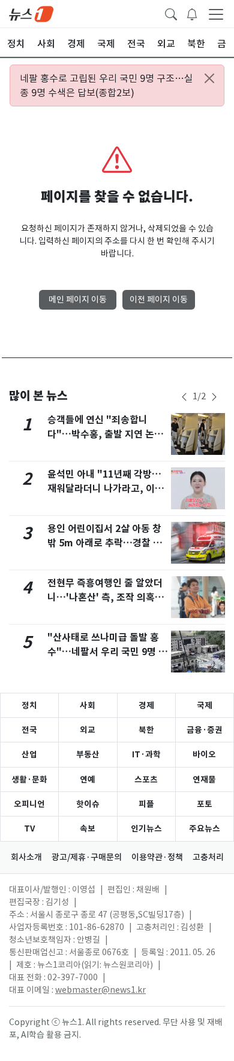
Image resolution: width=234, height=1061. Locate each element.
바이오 (204, 754)
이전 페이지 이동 (159, 299)
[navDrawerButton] (216, 13)
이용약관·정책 (157, 857)
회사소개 (26, 857)
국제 (204, 705)
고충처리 (208, 857)
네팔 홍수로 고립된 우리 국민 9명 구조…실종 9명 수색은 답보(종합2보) (106, 85)
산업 (29, 754)
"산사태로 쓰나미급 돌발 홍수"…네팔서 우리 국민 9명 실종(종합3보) (107, 651)
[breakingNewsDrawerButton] (192, 13)
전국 (29, 729)
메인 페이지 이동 (78, 299)
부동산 (88, 754)
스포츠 (146, 779)
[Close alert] (209, 78)
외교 (87, 729)
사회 (87, 705)
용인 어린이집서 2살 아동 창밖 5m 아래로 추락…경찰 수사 (104, 543)
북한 (146, 729)
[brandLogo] (31, 13)
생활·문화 (29, 779)
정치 (29, 705)
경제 (146, 705)
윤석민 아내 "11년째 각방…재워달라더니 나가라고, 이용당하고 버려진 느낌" (105, 488)
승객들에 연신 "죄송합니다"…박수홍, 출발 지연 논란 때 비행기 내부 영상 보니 (105, 434)
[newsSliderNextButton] (214, 397)
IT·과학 (146, 754)
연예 (87, 779)
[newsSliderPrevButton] (184, 397)
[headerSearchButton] (171, 13)
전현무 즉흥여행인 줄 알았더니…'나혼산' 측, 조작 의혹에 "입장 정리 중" (105, 597)
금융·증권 (205, 729)
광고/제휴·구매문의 (87, 857)
